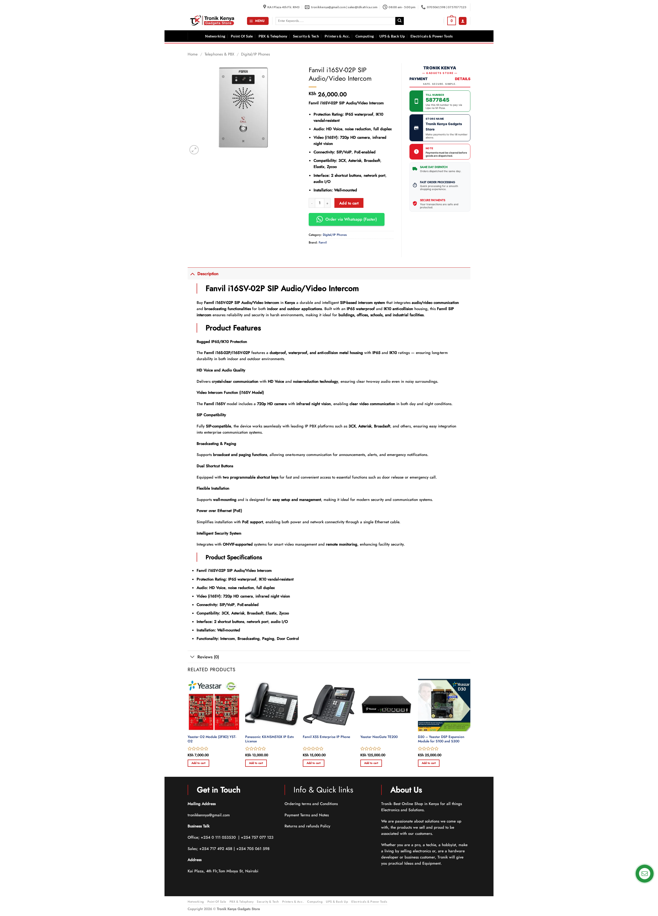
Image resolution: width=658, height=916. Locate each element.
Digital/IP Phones (255, 54)
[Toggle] (192, 273)
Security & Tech (306, 36)
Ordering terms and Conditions (312, 804)
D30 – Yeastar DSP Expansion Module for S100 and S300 (441, 739)
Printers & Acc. (337, 36)
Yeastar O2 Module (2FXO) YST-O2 (212, 739)
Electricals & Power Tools (431, 36)
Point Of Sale (242, 36)
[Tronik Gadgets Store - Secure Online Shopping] (213, 21)
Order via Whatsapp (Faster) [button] (351, 219)
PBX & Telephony (273, 36)
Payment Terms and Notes (307, 815)
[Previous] (188, 727)
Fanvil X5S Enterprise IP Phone (326, 737)
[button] (257, 21)
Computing (364, 36)
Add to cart (349, 203)
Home (193, 54)
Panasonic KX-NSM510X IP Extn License (269, 739)
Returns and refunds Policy (307, 826)
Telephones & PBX (219, 54)
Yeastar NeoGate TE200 (379, 737)
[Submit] (399, 21)
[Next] (470, 727)
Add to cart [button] (198, 763)
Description (207, 273)
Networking (215, 36)
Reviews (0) (208, 657)
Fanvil (323, 242)
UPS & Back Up (392, 36)
